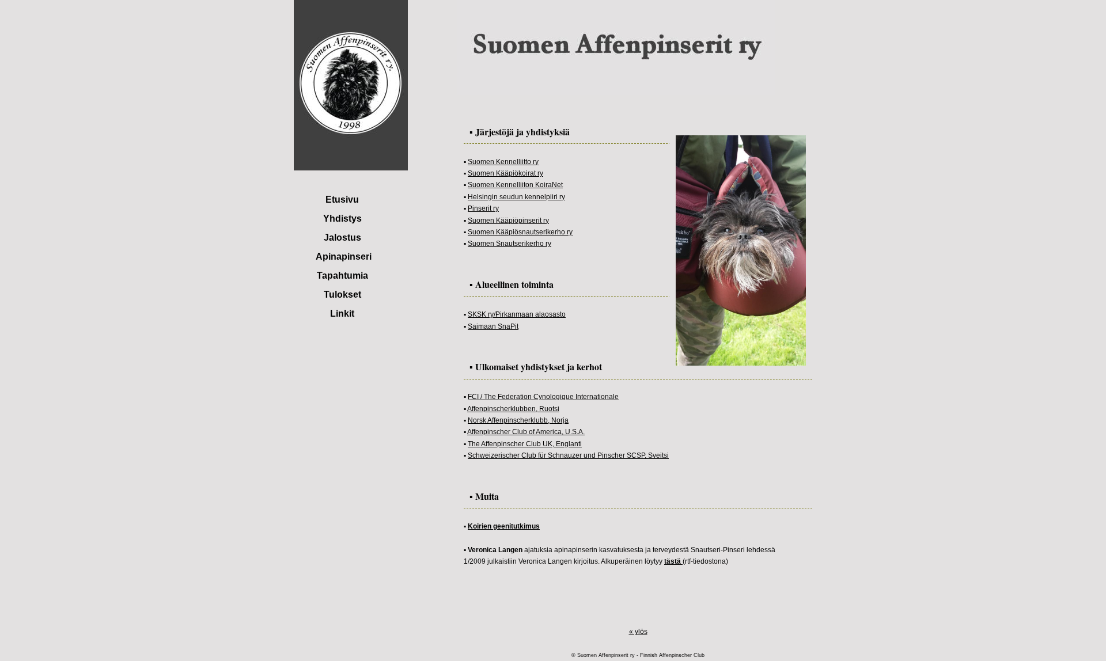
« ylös (638, 632)
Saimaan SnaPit (493, 326)
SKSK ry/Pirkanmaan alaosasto (517, 314)
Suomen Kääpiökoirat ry (505, 173)
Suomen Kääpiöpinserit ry (508, 220)
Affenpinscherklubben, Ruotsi (513, 409)
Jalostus (342, 237)
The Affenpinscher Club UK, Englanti (525, 444)
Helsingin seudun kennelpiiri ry (516, 197)
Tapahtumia (342, 275)
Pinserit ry (483, 208)
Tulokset (342, 294)
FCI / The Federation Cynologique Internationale (543, 397)
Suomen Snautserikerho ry (509, 244)
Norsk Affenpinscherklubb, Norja (518, 420)
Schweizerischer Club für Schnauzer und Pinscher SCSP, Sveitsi (568, 455)
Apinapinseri (344, 256)
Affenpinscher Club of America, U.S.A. (526, 432)
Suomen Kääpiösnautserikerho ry (520, 232)
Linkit (342, 313)
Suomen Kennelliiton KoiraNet (515, 185)
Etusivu (342, 199)
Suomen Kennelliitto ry (503, 162)
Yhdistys (342, 218)
